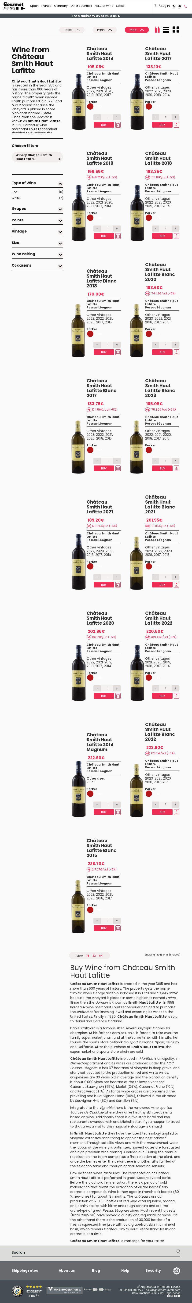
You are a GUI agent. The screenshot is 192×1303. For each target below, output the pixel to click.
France (46, 6)
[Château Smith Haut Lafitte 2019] (79, 213)
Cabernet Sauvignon (87, 1086)
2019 (90, 95)
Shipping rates (25, 1270)
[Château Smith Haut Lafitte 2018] (137, 213)
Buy (104, 125)
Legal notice (173, 1293)
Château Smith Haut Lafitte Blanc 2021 (160, 504)
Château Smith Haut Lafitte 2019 (100, 158)
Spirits (120, 6)
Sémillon (123, 1100)
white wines (158, 1072)
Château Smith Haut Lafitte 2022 (158, 618)
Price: (133, 30)
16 (87, 956)
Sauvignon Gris (87, 1100)
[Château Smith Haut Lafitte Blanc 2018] (79, 329)
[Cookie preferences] (171, 1270)
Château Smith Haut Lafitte (103, 75)
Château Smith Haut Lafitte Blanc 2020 (160, 272)
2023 (90, 318)
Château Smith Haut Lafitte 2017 (158, 54)
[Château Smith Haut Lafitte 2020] (79, 673)
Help (125, 1270)
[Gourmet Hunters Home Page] (14, 5)
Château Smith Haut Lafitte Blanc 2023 (160, 388)
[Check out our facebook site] (178, 1296)
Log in (165, 6)
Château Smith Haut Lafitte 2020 (100, 618)
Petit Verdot (87, 1091)
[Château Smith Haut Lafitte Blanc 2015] (79, 905)
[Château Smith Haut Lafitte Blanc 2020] (137, 329)
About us (67, 1270)
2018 (98, 95)
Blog (96, 1270)
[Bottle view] (157, 30)
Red (37, 192)
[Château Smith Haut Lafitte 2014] (79, 102)
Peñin (101, 30)
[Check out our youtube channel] (168, 1296)
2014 (166, 95)
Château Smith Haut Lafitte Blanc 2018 (101, 278)
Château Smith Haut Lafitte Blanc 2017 (101, 388)
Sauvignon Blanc (110, 1096)
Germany (61, 6)
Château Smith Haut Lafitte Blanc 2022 (160, 731)
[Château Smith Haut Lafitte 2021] (79, 562)
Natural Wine (104, 6)
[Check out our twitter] (175, 1296)
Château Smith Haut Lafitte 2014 (100, 54)
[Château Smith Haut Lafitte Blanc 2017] (79, 446)
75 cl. (91, 782)
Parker (68, 30)
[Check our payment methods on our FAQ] (93, 1289)
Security (153, 1270)
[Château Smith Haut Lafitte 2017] (137, 102)
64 (101, 956)
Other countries (81, 6)
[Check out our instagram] (171, 1296)
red (138, 1072)
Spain (34, 6)
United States (81, 1016)
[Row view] (166, 30)
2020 (108, 91)
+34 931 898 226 (133, 1290)
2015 (108, 322)
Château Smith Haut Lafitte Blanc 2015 (101, 848)
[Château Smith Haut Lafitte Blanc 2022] (137, 789)
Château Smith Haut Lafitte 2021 (100, 507)
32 (94, 956)
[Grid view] (176, 30)
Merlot (121, 1086)
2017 (107, 95)
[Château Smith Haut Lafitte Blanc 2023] (137, 446)
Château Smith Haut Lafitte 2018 (158, 158)
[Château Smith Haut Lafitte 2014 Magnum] (79, 789)
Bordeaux (31, 125)
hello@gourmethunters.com (163, 1290)
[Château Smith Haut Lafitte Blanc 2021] (137, 562)
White (37, 198)
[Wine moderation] (55, 1290)
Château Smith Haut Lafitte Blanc (131, 1229)
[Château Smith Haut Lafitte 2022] (137, 673)
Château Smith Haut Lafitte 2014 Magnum (100, 742)
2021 (99, 91)
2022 (90, 91)
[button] (173, 7)
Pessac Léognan (99, 80)
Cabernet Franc (152, 1086)
